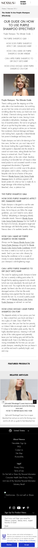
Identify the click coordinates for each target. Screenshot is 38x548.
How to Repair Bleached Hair (19, 411)
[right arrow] (28, 430)
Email (6, 526)
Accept (26, 545)
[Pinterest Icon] (28, 508)
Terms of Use (24, 540)
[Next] (35, 402)
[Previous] (3, 402)
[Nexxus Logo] (8, 3)
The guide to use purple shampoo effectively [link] (16, 14)
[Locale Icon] (10, 430)
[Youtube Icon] (18, 508)
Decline (9, 545)
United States (19, 431)
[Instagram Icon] (14, 508)
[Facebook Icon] (10, 508)
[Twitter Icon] (23, 508)
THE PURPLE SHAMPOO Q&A (15, 38)
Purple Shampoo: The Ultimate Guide (17, 34)
